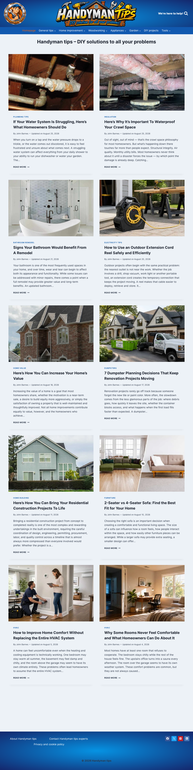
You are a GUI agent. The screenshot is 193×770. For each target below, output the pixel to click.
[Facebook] (167, 738)
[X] (174, 738)
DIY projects (151, 30)
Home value (19, 368)
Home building (21, 498)
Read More (21, 167)
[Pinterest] (180, 738)
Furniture (109, 498)
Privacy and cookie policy (49, 744)
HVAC (16, 628)
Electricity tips (113, 242)
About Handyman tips (23, 738)
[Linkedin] (186, 738)
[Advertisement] (96, 706)
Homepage (29, 30)
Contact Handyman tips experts (68, 738)
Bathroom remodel (24, 242)
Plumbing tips (21, 117)
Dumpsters (110, 368)
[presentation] (50, 82)
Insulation (110, 117)
